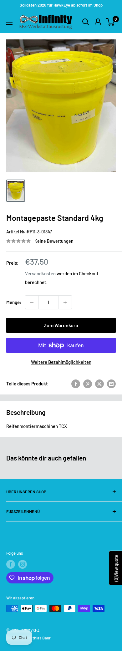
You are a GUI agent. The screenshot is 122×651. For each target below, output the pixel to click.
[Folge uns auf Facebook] (10, 564)
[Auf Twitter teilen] (99, 383)
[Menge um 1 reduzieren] (31, 302)
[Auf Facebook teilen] (75, 383)
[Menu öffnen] (9, 22)
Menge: (13, 302)
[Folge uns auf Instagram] (22, 564)
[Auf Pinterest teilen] (87, 383)
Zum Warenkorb (61, 325)
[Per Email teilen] (111, 383)
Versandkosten (40, 273)
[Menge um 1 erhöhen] (65, 302)
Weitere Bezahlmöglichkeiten (61, 362)
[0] (110, 22)
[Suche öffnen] (85, 21)
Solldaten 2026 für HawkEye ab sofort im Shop (61, 5)
